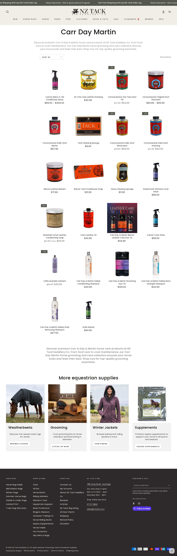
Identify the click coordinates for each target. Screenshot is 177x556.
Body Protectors (41, 508)
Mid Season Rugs (14, 488)
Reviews (64, 500)
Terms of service (57, 551)
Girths (36, 488)
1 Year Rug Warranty (16, 508)
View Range (101, 444)
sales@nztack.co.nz (96, 509)
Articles (64, 504)
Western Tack (40, 500)
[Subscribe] (169, 485)
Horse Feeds (39, 527)
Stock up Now (60, 446)
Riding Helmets (40, 496)
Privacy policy (42, 551)
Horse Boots (39, 492)
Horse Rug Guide (14, 484)
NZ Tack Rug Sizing (69, 508)
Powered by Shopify (14, 551)
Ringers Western (41, 512)
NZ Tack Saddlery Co (21, 547)
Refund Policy (67, 519)
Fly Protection (40, 531)
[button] (7, 11)
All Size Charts (67, 512)
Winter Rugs (12, 492)
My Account (66, 488)
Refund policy (29, 551)
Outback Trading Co (43, 515)
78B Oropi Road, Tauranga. (99, 484)
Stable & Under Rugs (16, 500)
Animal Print (12, 504)
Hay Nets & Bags (41, 535)
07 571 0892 (92, 504)
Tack (35, 484)
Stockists (64, 523)
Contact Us (65, 484)
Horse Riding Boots (42, 519)
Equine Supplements (148, 446)
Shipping (64, 515)
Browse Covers (19, 444)
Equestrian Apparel (42, 504)
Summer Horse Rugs (16, 496)
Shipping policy (72, 551)
